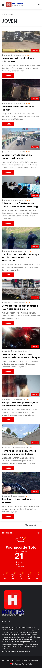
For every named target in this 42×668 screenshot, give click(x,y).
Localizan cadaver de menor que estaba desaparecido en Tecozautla (21, 257)
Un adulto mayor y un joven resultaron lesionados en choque (21, 356)
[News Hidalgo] (15, 5)
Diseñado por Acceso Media (22, 664)
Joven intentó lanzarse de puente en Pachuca (17, 156)
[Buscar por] (39, 5)
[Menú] (3, 5)
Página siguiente (31, 525)
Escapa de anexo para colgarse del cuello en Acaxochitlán (20, 404)
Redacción (6, 55)
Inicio (5, 14)
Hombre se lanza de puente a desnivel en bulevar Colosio (19, 452)
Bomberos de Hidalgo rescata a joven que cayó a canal (20, 307)
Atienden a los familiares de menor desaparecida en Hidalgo (20, 205)
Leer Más (8, 75)
